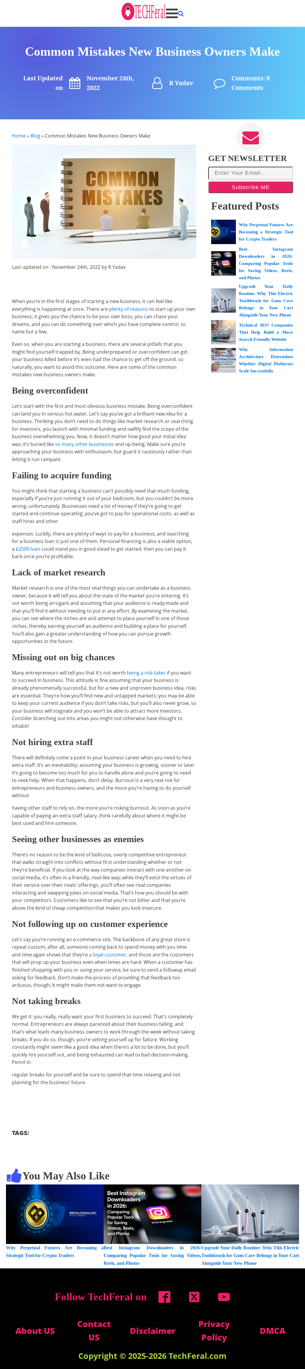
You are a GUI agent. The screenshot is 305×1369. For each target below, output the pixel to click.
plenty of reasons (128, 309)
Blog (35, 135)
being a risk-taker (146, 672)
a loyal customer (107, 954)
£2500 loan (28, 549)
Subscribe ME (250, 187)
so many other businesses (84, 444)
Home (19, 135)
